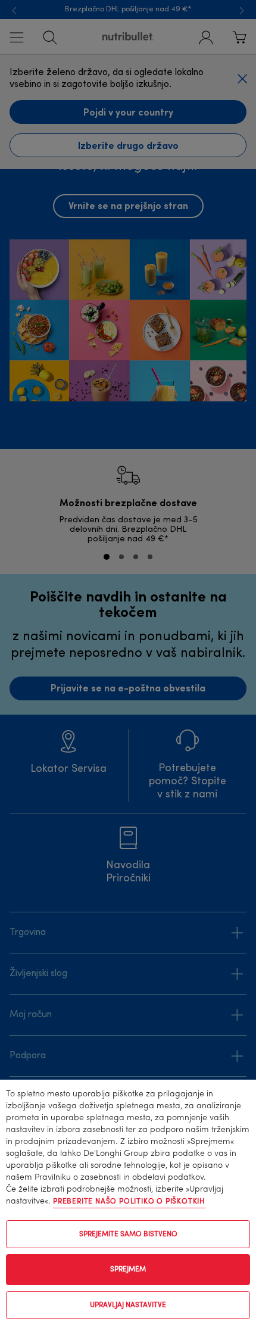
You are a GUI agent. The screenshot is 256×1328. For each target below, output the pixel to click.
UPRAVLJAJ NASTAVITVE (128, 1305)
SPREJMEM (128, 1269)
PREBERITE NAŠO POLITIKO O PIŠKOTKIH (129, 1201)
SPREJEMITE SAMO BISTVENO (128, 1234)
